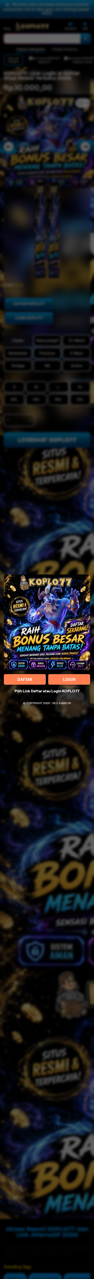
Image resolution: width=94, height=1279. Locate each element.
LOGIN (69, 679)
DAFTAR (24, 679)
